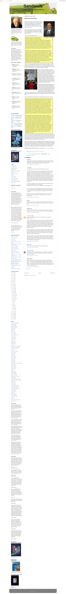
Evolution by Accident (14, 247)
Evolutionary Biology (14, 346)
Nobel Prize (13, 373)
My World (12, 372)
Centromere (13, 335)
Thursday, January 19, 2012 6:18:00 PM (33, 164)
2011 (13, 311)
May (12, 304)
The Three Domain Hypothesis (15, 181)
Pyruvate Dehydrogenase (14, 178)
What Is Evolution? (14, 258)
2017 (13, 285)
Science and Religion (14, 385)
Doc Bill (28, 167)
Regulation (12, 381)
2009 (13, 314)
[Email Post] (48, 153)
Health (12, 359)
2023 (13, 277)
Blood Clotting (13, 169)
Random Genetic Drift (14, 251)
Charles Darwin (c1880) (16, 204)
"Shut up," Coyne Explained (48, 148)
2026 (13, 272)
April (13, 305)
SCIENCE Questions (14, 180)
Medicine (12, 368)
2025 (13, 274)
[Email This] (41, 153)
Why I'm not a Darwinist (14, 246)
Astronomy (13, 324)
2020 (13, 281)
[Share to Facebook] (45, 153)
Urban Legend (13, 395)
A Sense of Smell (13, 165)
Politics (12, 377)
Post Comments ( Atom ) (32, 275)
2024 (13, 275)
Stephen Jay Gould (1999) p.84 (16, 453)
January (13, 309)
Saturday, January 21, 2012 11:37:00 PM (33, 266)
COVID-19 (13, 338)
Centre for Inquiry (14, 334)
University (12, 394)
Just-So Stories (13, 239)
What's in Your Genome (14, 236)
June (12, 302)
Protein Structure (13, 177)
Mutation (12, 174)
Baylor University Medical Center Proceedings (34, 26)
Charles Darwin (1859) (14, 222)
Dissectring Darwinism (28, 27)
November (13, 295)
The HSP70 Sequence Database (15, 268)
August (13, 299)
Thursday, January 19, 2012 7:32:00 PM (33, 205)
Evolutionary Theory (14, 347)
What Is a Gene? (13, 240)
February (13, 308)
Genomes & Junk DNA (14, 173)
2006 (13, 318)
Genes (12, 354)
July (12, 301)
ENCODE (12, 343)
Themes (12, 393)
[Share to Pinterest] (46, 153)
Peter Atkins (13, 232)
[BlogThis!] (42, 153)
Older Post (52, 273)
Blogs (12, 329)
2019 (13, 282)
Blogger (35, 591)
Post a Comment (28, 268)
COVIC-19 (12, 337)
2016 (13, 287)
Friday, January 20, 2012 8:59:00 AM (32, 247)
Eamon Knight (29, 250)
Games (12, 350)
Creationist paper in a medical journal (39, 151)
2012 (13, 292)
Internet (12, 364)
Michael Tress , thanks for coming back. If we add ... (16, 126)
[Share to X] (44, 153)
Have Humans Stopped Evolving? (16, 259)
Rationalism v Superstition (31, 155)
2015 (13, 288)
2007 (13, 317)
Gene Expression (13, 351)
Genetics (12, 355)
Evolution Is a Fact (14, 237)
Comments (14, 188)
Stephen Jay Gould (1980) (17, 433)
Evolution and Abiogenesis (15, 248)
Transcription (13, 182)
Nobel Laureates (13, 176)
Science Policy (13, 389)
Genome (12, 356)
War (11, 398)
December (13, 294)
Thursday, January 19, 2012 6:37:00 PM (33, 197)
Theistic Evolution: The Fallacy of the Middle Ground (16, 244)
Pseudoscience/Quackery (14, 378)
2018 (13, 284)
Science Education (14, 386)
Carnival (12, 333)
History (12, 360)
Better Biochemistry (14, 168)
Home (40, 273)
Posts (13, 186)
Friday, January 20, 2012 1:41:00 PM (32, 255)
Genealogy (12, 172)
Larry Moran (30, 153)
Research (12, 382)
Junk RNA (12, 367)
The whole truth (29, 215)
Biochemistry (13, 326)
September (13, 298)
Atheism (12, 325)
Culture (12, 339)
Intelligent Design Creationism (15, 363)
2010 (13, 313)
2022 (13, 278)
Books (12, 330)
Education (12, 342)
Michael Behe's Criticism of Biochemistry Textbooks (15, 263)
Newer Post (26, 273)
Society (12, 390)
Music (12, 369)
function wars (13, 348)
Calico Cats (12, 267)
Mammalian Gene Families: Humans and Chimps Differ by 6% (16, 261)
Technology (13, 391)
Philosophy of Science (14, 376)
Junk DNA (12, 365)
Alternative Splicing (14, 322)
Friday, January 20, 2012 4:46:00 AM (32, 241)
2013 (13, 291)
